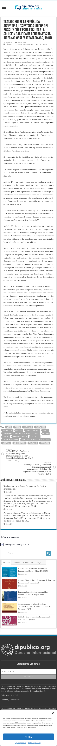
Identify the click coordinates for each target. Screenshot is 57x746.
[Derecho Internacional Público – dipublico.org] (28, 6)
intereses (35, 436)
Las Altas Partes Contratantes (36, 440)
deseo (46, 433)
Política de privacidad (34, 743)
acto (9, 427)
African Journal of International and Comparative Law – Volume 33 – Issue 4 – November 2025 (34, 606)
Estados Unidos (20, 436)
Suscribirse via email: (28, 664)
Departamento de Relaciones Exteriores (21, 433)
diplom (6, 436)
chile (45, 430)
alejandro (40, 427)
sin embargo (19, 443)
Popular (17, 562)
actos (17, 427)
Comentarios (28, 562)
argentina (7, 430)
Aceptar (28, 737)
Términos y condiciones (10, 699)
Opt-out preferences (20, 743)
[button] (52, 713)
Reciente (6, 562)
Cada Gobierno (32, 430)
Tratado (33, 443)
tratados (45, 443)
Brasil (19, 430)
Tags (39, 562)
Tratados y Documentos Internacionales (19, 44)
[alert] (28, 544)
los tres (6, 443)
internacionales (10, 440)
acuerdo (28, 427)
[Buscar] (48, 553)
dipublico (9, 42)
